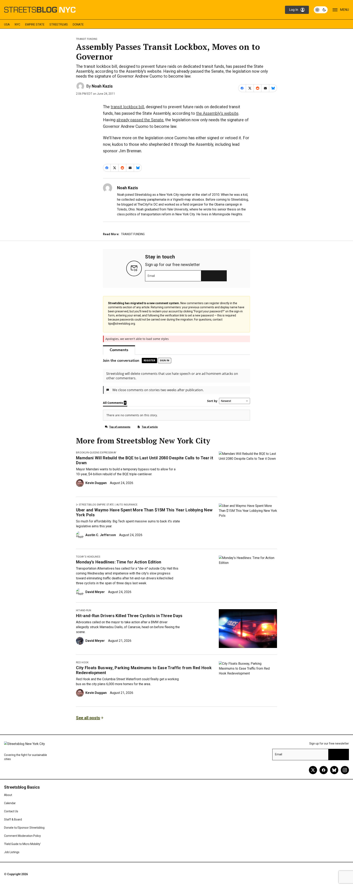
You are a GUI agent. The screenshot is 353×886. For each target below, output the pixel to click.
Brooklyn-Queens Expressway (96, 452)
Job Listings (11, 852)
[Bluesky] (334, 770)
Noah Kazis (102, 86)
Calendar (10, 803)
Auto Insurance (126, 504)
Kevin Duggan (96, 483)
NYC (17, 24)
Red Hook (82, 662)
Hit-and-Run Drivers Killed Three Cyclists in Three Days (129, 615)
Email (151, 275)
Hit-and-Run (83, 610)
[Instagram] (345, 770)
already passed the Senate (139, 119)
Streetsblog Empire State (96, 504)
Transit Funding (86, 39)
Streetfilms (58, 24)
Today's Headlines (88, 556)
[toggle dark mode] (321, 9)
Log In (293, 10)
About (8, 795)
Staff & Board (13, 819)
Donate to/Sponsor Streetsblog (24, 827)
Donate (78, 24)
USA (7, 24)
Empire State (35, 24)
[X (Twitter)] (313, 770)
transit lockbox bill (127, 106)
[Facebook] (323, 770)
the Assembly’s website (217, 113)
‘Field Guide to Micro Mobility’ (22, 844)
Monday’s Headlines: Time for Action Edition (118, 562)
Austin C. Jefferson (100, 535)
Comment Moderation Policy (22, 835)
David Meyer (95, 592)
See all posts (88, 717)
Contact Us (11, 811)
